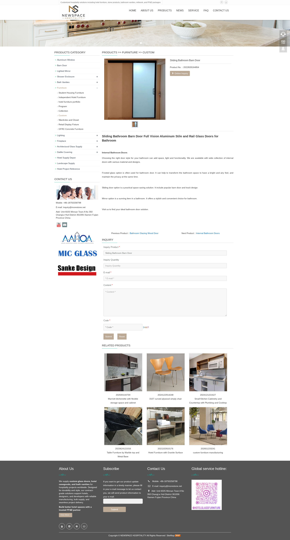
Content (108, 285)
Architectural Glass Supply (69, 146)
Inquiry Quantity (111, 259)
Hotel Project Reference (68, 169)
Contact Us (221, 10)
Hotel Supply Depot (66, 157)
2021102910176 (165, 448)
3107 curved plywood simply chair (165, 399)
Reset (122, 336)
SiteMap (170, 535)
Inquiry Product (111, 247)
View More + (65, 515)
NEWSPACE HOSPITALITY (133, 535)
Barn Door (62, 65)
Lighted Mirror (64, 71)
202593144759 (123, 395)
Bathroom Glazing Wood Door (144, 233)
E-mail (107, 272)
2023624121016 (123, 448)
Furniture (130, 52)
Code (106, 320)
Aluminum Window (66, 60)
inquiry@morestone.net (74, 207)
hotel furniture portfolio (69, 102)
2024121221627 (208, 395)
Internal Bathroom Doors (208, 233)
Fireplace (61, 141)
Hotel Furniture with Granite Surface (165, 452)
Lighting (61, 135)
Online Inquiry (181, 73)
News (180, 10)
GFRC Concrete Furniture (71, 129)
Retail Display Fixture (69, 124)
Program (63, 106)
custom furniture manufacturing (208, 452)
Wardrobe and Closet (69, 120)
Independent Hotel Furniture (72, 97)
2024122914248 (165, 395)
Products (165, 10)
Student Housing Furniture (71, 93)
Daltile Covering (64, 152)
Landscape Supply (66, 163)
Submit (108, 336)
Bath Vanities (63, 82)
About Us (147, 10)
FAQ (206, 10)
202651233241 (208, 448)
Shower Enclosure (65, 76)
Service (193, 10)
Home (132, 10)
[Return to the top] (283, 50)
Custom (148, 52)
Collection (63, 111)
